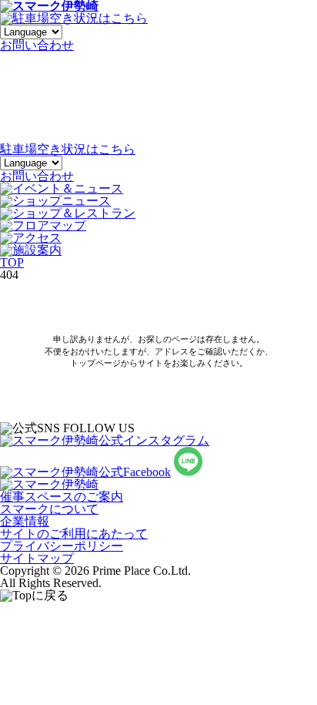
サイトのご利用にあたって (74, 533)
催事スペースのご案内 (61, 496)
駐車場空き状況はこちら (67, 149)
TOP (12, 262)
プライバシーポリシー (61, 545)
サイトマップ (37, 558)
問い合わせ (37, 45)
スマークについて (49, 508)
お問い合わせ (37, 176)
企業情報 (24, 521)
